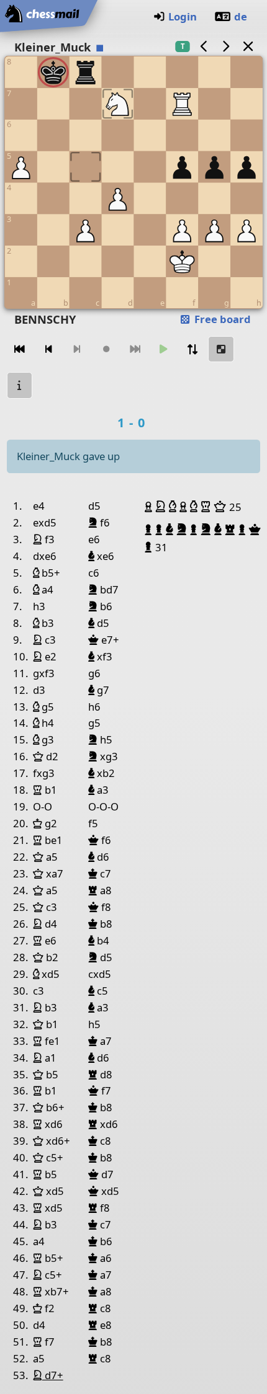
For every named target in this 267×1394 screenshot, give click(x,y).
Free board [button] (221, 319)
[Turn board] (192, 349)
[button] (150, 507)
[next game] (226, 46)
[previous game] (203, 46)
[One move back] (48, 349)
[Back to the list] (247, 46)
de (240, 16)
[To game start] (20, 349)
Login (182, 16)
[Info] (20, 385)
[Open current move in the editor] (221, 349)
